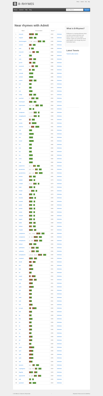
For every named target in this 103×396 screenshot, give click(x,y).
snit (20, 91)
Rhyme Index (27, 393)
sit (19, 333)
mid (20, 130)
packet (20, 208)
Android (82, 1)
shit (20, 311)
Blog (89, 1)
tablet (20, 222)
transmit (21, 34)
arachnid (21, 98)
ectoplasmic (22, 237)
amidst (20, 123)
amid (20, 119)
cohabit (21, 183)
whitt (20, 297)
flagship (21, 372)
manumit (21, 52)
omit (20, 59)
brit (20, 265)
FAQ (86, 1)
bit (19, 272)
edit (20, 379)
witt (20, 290)
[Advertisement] (44, 18)
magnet (21, 37)
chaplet (21, 230)
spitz (20, 358)
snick (20, 158)
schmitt (21, 77)
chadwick (21, 258)
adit (20, 109)
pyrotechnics (22, 173)
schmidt (21, 73)
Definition (59, 34)
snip (20, 162)
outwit (20, 279)
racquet (21, 215)
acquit (20, 276)
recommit (21, 66)
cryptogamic (22, 368)
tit (19, 343)
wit (19, 293)
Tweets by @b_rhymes (72, 53)
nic (19, 144)
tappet (20, 219)
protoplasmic (22, 254)
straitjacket (21, 112)
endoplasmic (22, 240)
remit (20, 69)
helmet (20, 226)
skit (20, 336)
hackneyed (22, 101)
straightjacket (22, 116)
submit (20, 80)
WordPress (88, 393)
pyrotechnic (22, 169)
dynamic (21, 365)
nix (19, 155)
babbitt (20, 180)
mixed (20, 141)
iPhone (78, 1)
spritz (20, 347)
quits (20, 286)
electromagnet (22, 41)
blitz (20, 269)
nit (19, 87)
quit (20, 283)
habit (20, 187)
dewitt (20, 262)
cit (19, 326)
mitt (20, 55)
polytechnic (22, 165)
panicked (21, 382)
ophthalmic (22, 247)
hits (20, 318)
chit (20, 329)
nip (20, 151)
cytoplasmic (22, 233)
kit (19, 315)
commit (21, 44)
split (20, 354)
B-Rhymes (25, 4)
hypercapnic (22, 105)
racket (20, 212)
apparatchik (22, 375)
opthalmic (21, 251)
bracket (21, 197)
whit (20, 301)
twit (20, 304)
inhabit (20, 190)
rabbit (20, 194)
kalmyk (21, 244)
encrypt (21, 308)
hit (19, 322)
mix (20, 137)
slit (19, 340)
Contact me (22, 393)
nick (20, 148)
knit (20, 84)
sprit (20, 350)
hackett (21, 201)
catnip (20, 94)
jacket (20, 205)
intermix (21, 126)
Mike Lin (17, 393)
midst (20, 133)
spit (20, 361)
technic (21, 176)
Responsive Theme (77, 393)
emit (20, 48)
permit (20, 62)
